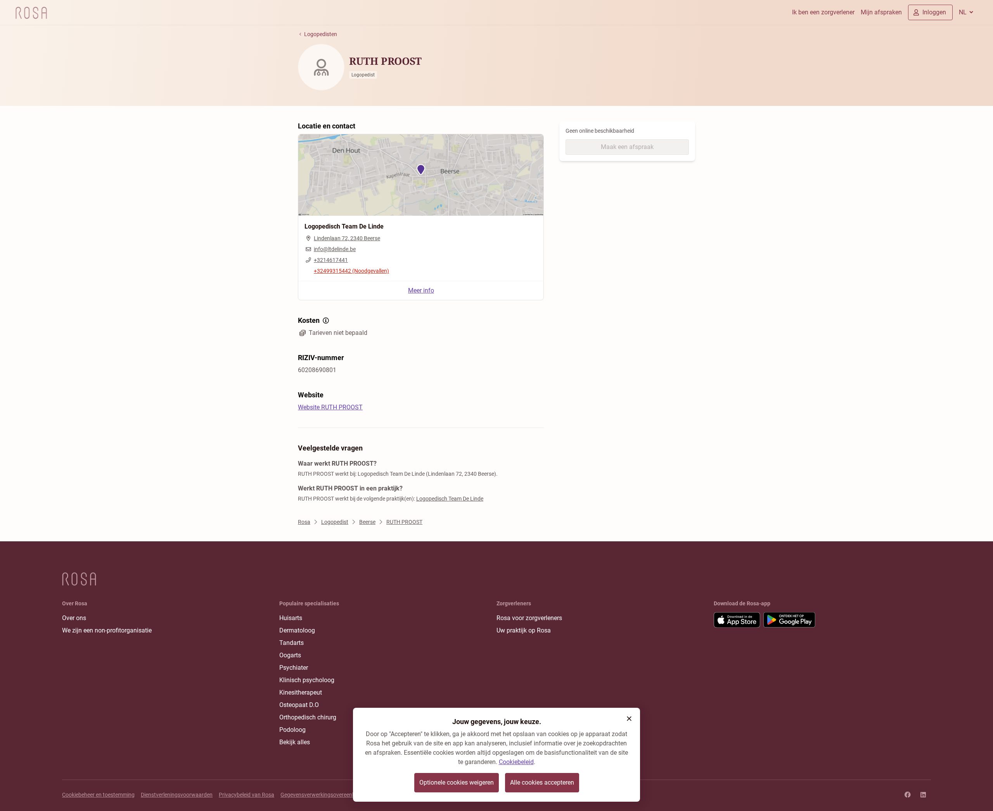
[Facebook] (907, 794)
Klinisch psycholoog (306, 680)
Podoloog (292, 729)
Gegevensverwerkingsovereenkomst (323, 795)
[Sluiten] (629, 718)
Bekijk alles (294, 742)
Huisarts (290, 618)
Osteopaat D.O (299, 705)
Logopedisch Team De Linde (449, 499)
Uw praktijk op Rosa (523, 630)
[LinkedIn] (923, 794)
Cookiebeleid (516, 762)
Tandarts (291, 642)
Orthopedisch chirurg (307, 717)
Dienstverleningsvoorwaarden (177, 795)
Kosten (309, 320)
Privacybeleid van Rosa (246, 795)
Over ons (74, 618)
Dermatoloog (297, 630)
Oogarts (290, 655)
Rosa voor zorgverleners (529, 618)
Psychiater (293, 667)
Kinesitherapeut (300, 692)
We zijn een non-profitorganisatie (107, 630)
